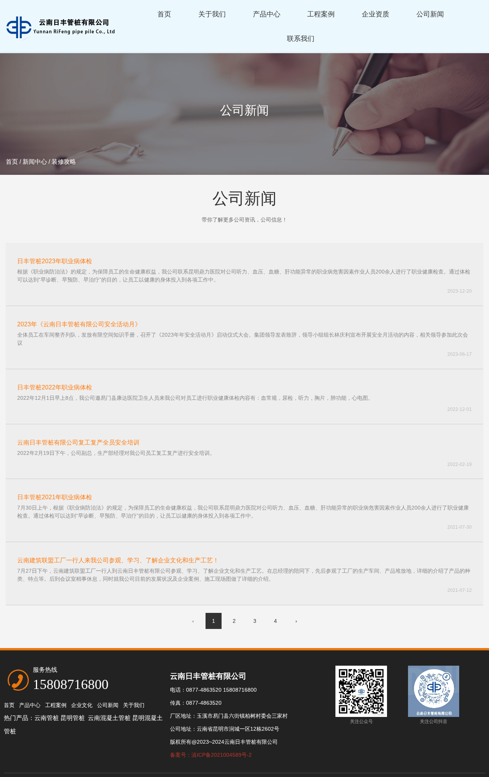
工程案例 (321, 14)
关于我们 (212, 14)
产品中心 (266, 14)
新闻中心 (35, 161)
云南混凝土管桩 (109, 718)
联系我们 (300, 38)
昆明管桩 (73, 718)
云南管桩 (46, 718)
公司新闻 (430, 14)
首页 (164, 14)
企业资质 (375, 14)
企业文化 (81, 705)
